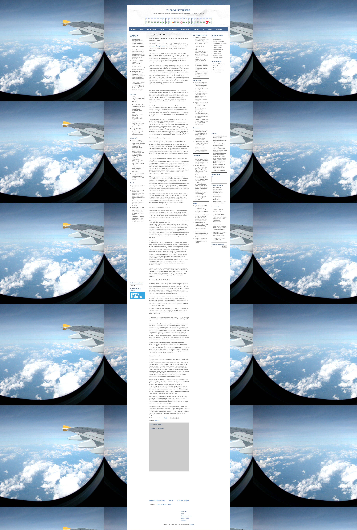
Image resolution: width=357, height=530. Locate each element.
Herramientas (151, 29)
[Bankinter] (155, 23)
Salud (141, 29)
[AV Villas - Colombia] (169, 23)
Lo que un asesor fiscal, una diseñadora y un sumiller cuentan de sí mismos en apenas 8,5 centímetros (201, 133)
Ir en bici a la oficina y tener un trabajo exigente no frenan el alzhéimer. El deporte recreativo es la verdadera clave (202, 160)
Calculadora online (218, 66)
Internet (162, 29)
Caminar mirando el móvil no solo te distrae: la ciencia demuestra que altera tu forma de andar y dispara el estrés (202, 177)
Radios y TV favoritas (219, 64)
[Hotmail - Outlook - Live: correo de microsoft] (152, 20)
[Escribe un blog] (173, 418)
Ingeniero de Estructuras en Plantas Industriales (219, 202)
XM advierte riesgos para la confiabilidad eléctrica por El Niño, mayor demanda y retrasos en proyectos (137, 131)
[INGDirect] (164, 23)
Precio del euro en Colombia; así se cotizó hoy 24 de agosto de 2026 (138, 124)
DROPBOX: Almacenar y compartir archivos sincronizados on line (219, 234)
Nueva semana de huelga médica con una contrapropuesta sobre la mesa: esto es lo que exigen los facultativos (220, 153)
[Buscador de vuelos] (201, 20)
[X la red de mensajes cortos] (158, 20)
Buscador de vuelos (218, 70)
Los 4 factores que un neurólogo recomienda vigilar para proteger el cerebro (201, 240)
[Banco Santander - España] (146, 23)
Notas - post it (217, 72)
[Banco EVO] (167, 23)
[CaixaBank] (149, 23)
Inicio (171, 501)
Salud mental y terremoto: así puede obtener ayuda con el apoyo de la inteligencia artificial (138, 162)
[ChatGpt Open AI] (190, 20)
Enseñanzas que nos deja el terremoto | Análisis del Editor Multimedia (137, 169)
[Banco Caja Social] (181, 23)
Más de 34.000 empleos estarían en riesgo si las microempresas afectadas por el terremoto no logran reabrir (138, 108)
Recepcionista (217, 187)
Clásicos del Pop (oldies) (219, 43)
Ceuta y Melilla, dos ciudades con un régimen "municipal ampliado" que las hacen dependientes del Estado (201, 114)
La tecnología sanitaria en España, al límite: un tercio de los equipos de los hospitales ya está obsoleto (201, 67)
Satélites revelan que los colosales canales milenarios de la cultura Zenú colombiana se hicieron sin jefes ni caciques (201, 195)
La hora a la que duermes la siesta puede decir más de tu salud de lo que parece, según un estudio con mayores (202, 217)
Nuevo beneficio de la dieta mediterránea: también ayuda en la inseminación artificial (219, 146)
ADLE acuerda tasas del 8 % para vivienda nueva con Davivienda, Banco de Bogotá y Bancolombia (138, 99)
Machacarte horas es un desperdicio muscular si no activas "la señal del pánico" (201, 234)
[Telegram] (178, 20)
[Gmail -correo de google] (146, 20)
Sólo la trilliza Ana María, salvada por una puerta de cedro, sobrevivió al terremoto (201, 74)
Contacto (219, 29)
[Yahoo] (149, 20)
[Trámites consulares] (193, 23)
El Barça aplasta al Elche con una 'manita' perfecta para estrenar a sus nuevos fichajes (202, 122)
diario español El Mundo (158, 46)
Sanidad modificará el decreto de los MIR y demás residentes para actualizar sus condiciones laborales (219, 167)
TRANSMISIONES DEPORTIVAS (218, 210)
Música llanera (217, 51)
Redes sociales (185, 29)
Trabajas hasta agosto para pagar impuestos (201, 150)
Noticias (133, 29)
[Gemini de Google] (187, 20)
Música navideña (217, 53)
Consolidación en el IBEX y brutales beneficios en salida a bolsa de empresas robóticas (202, 144)
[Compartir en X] (175, 418)
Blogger (192, 524)
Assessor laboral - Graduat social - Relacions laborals (218, 191)
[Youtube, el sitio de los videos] (172, 20)
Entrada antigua (183, 501)
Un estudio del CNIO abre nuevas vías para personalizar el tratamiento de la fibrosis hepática (220, 139)
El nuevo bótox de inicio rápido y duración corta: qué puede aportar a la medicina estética (219, 160)
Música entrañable (218, 49)
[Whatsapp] (181, 20)
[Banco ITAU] (187, 23)
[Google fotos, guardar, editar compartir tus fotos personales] (175, 20)
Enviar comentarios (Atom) (164, 504)
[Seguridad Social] (207, 23)
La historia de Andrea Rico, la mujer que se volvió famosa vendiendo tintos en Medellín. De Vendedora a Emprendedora (219, 218)
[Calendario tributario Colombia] (198, 23)
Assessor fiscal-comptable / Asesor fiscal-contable (218, 198)
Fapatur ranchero (217, 45)
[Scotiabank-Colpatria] (178, 23)
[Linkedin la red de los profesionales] (155, 20)
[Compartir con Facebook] (177, 418)
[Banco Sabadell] (152, 23)
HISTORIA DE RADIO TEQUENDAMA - (219, 239)
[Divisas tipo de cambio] (204, 20)
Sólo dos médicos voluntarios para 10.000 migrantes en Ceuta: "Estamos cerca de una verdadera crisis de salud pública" (201, 53)
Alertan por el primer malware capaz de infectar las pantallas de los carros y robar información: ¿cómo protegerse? (138, 153)
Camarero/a (216, 194)
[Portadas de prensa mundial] (207, 20)
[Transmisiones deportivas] (210, 23)
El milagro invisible (200, 148)
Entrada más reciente (157, 501)
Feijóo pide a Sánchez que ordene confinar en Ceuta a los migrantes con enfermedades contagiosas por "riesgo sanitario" (201, 86)
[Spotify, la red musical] (169, 20)
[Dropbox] (184, 20)
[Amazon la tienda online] (210, 20)
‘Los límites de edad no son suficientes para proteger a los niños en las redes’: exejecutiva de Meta (138, 176)
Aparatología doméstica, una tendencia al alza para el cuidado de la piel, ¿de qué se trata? (138, 219)
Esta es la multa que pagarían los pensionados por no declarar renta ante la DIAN (137, 117)
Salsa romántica (217, 55)
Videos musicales (218, 57)
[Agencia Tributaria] (201, 23)
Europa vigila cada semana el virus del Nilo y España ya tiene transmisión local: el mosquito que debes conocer (201, 226)
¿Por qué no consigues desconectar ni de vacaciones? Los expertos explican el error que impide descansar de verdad (201, 209)
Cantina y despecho (218, 41)
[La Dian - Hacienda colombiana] (195, 23)
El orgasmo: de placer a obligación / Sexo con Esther (138, 187)
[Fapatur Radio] (220, 181)
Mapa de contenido (186, 516)
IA (203, 29)
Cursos (196, 29)
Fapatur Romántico (218, 47)
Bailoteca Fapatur (217, 39)
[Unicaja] (161, 23)
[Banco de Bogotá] (184, 23)
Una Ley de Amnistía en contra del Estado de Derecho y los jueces (201, 60)
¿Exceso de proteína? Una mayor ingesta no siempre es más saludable (138, 203)
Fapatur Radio (185, 518)
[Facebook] (161, 20)
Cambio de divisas (218, 68)
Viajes (210, 29)
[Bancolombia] (172, 23)
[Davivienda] (175, 23)
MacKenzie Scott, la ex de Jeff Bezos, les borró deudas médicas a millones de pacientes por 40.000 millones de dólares (138, 211)
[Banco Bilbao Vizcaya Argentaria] (158, 23)
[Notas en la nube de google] (198, 20)
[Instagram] (164, 20)
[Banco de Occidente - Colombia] (190, 23)
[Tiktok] (167, 20)
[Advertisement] (169, 485)
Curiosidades (172, 29)
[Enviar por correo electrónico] (171, 418)
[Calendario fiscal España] (204, 23)
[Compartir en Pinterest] (178, 418)
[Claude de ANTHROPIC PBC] (195, 20)
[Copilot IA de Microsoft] (193, 20)
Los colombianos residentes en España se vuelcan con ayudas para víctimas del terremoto (219, 227)
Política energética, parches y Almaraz (200, 138)
